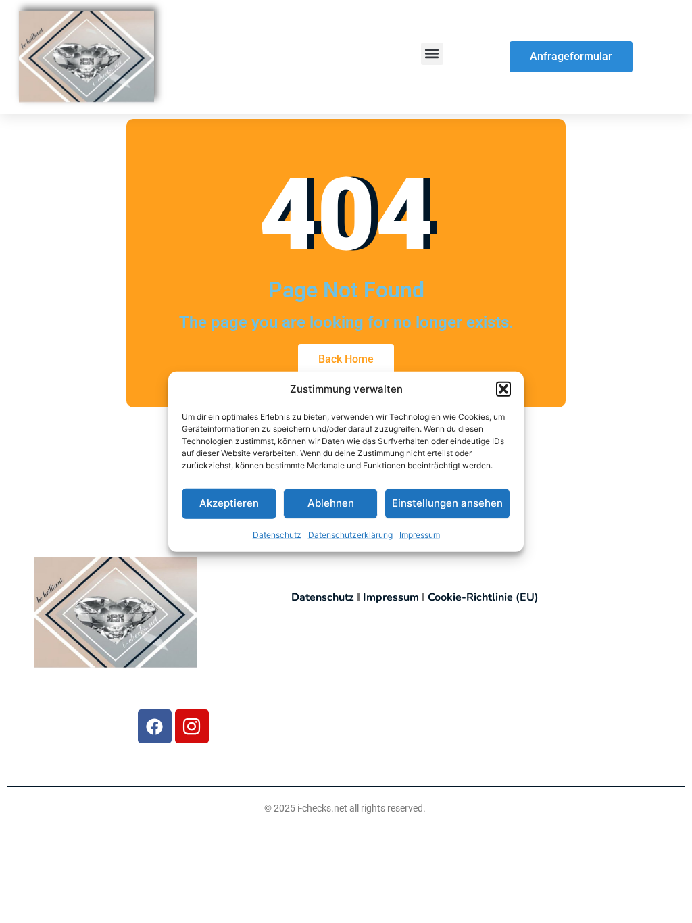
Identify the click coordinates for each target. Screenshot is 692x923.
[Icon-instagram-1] (192, 726)
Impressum (419, 534)
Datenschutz (277, 534)
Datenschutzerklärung (350, 534)
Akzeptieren (229, 503)
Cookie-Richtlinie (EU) (483, 597)
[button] (503, 389)
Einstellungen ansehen (447, 503)
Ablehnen (330, 503)
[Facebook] (155, 726)
